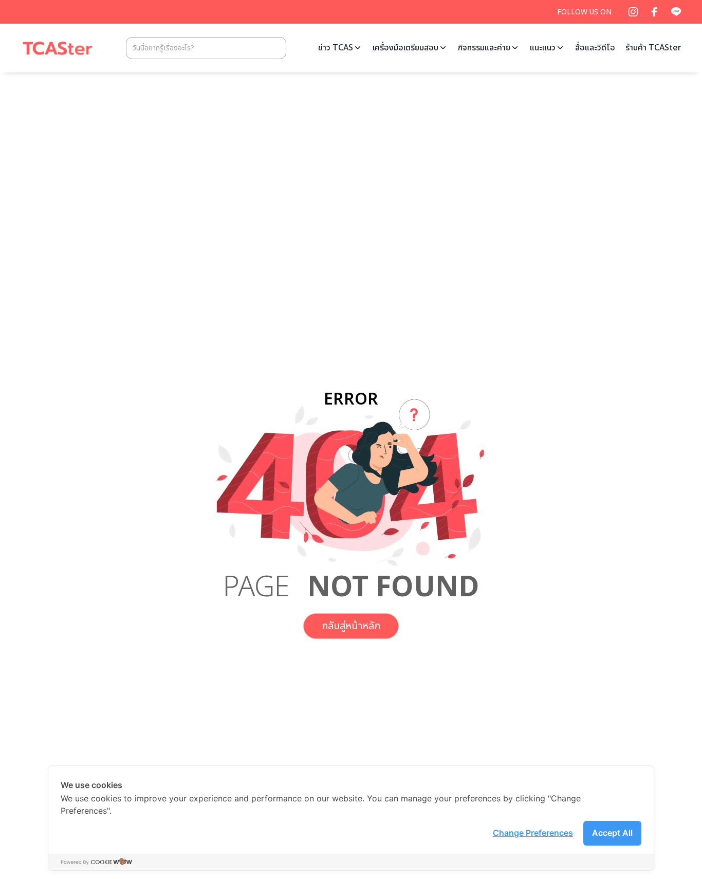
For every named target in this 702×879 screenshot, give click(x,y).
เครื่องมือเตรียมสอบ (405, 48)
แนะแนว (543, 48)
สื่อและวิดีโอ (595, 48)
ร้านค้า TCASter (653, 48)
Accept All (612, 833)
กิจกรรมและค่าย (484, 48)
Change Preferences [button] (533, 833)
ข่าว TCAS (335, 48)
